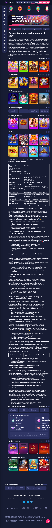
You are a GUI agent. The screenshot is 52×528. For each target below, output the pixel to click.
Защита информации (28, 498)
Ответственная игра (13, 498)
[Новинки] (4, 27)
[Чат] (48, 521)
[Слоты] (4, 11)
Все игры (28, 29)
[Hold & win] (4, 37)
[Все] (4, 50)
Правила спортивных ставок (17, 493)
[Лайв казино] (4, 15)
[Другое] (4, 47)
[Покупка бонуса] (4, 31)
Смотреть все (41, 58)
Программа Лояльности (35, 493)
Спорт (36, 2)
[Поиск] (9, 29)
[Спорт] (4, 18)
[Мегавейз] (4, 34)
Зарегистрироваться (43, 2)
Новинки (18, 29)
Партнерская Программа (19, 495)
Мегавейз (38, 29)
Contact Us (41, 498)
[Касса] (4, 8)
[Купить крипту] (4, 21)
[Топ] (4, 24)
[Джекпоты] (4, 40)
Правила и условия (34, 495)
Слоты (20, 2)
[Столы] (4, 44)
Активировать (43, 434)
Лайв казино (28, 2)
